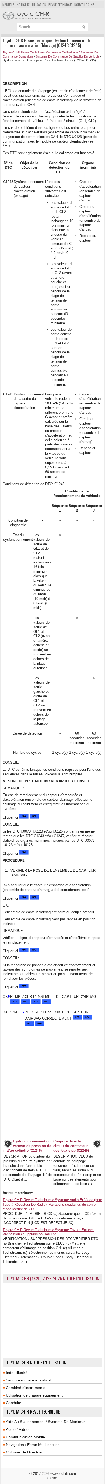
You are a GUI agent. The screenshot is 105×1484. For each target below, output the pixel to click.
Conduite (13, 1403)
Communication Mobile (25, 1437)
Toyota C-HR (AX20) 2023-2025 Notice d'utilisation (52, 1278)
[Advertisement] (54, 71)
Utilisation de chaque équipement (34, 1395)
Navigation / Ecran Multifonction (33, 1444)
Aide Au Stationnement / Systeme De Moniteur (45, 1421)
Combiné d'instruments (25, 1387)
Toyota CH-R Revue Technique (23, 52)
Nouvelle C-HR (84, 4)
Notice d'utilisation (31, 4)
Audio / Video (17, 1429)
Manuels (8, 4)
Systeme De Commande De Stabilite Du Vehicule (67, 56)
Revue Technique (60, 4)
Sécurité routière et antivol (28, 1380)
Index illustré (16, 1372)
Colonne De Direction (24, 1452)
